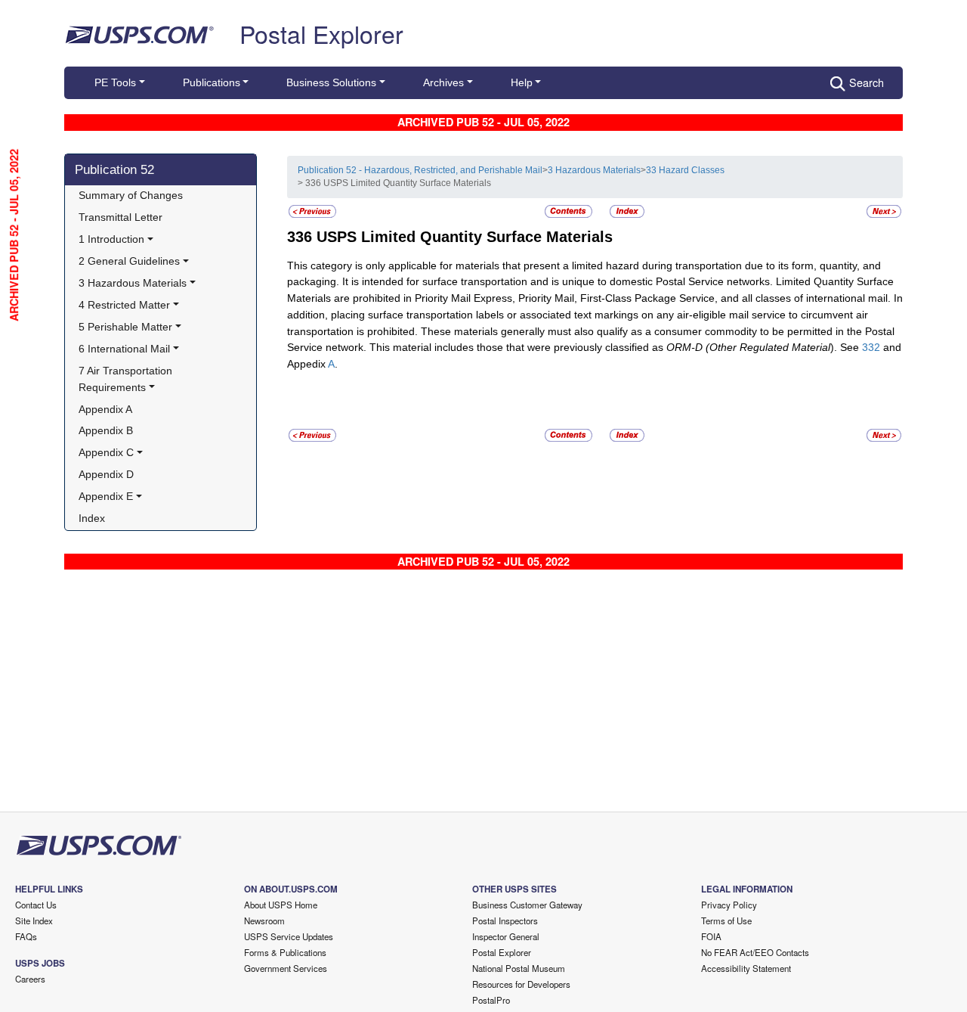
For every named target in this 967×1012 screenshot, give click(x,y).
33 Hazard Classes (685, 170)
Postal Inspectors (505, 920)
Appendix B (106, 430)
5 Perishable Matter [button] (125, 327)
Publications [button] (211, 82)
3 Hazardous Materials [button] (133, 283)
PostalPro (491, 1000)
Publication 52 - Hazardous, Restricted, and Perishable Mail (420, 170)
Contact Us (36, 905)
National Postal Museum (518, 968)
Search (866, 82)
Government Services (285, 968)
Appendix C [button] (106, 452)
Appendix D (106, 474)
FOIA (711, 936)
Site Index (34, 920)
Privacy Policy (729, 905)
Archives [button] (443, 82)
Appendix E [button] (106, 496)
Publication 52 (114, 169)
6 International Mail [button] (124, 349)
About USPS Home (280, 905)
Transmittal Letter (120, 217)
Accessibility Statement (746, 968)
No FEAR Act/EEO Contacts (755, 952)
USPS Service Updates (288, 936)
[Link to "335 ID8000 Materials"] (312, 210)
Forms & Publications (285, 952)
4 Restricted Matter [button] (124, 305)
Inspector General (505, 936)
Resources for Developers (521, 984)
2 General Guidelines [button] (129, 261)
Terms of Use (726, 920)
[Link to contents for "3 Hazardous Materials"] (570, 210)
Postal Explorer (321, 33)
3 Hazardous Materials (594, 170)
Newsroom (264, 920)
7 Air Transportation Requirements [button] (127, 379)
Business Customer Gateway (527, 905)
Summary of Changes (131, 195)
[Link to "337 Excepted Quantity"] (884, 210)
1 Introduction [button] (111, 239)
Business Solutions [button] (331, 82)
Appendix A (105, 409)
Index (92, 518)
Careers (30, 979)
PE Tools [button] (115, 82)
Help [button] (522, 82)
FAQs (26, 936)
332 (871, 347)
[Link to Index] (627, 210)
